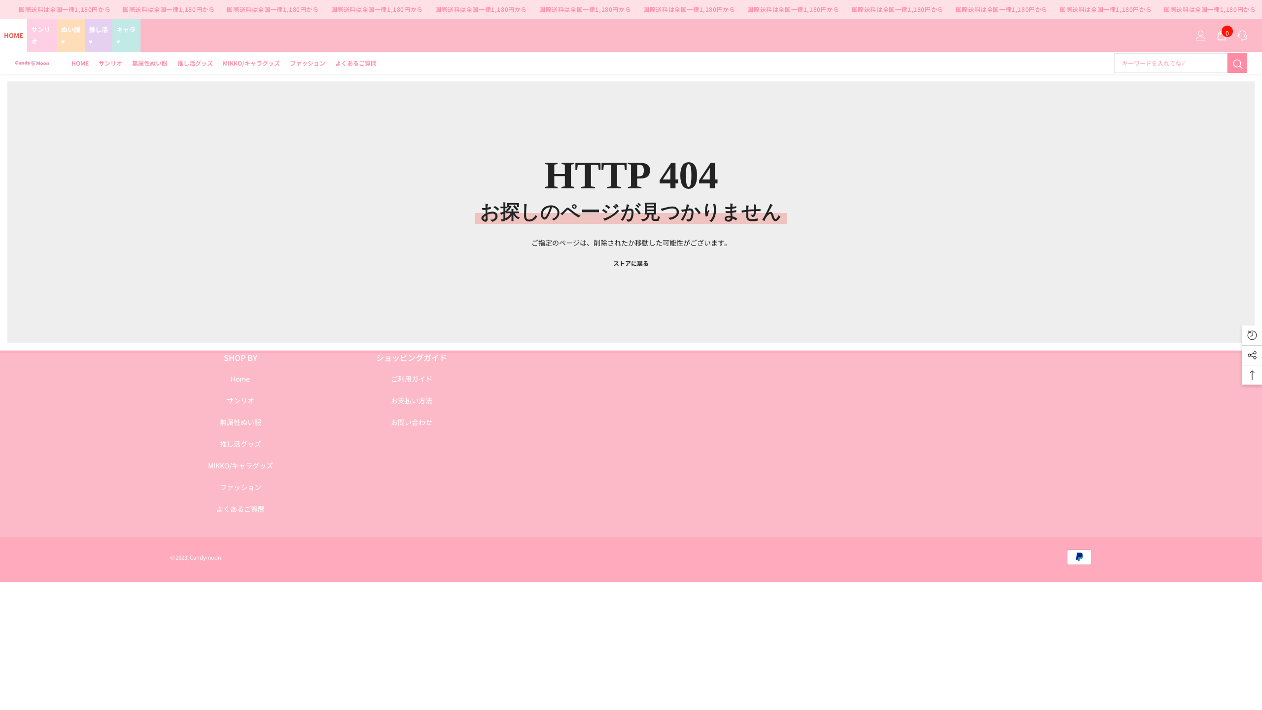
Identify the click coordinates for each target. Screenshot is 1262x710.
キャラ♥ (126, 35)
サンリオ (40, 35)
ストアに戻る (631, 263)
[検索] (1180, 63)
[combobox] (1170, 63)
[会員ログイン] (1201, 35)
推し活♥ (98, 35)
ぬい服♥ (70, 35)
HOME (13, 35)
